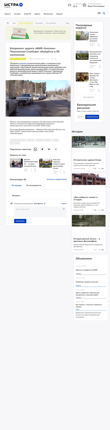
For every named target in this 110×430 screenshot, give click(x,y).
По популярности (33, 185)
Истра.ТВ (27, 14)
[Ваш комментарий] (40, 211)
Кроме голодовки (25, 23)
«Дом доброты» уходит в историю (85, 198)
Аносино (31, 140)
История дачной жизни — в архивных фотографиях (87, 240)
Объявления (48, 14)
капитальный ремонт (18, 140)
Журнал (59, 14)
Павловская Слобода (43, 140)
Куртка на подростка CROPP (87, 270)
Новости (8, 14)
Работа (78, 285)
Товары (78, 274)
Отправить (20, 221)
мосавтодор (15, 143)
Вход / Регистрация (96, 6)
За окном (39, 23)
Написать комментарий (56, 179)
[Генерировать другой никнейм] (45, 203)
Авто (77, 309)
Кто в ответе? (51, 23)
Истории (17, 14)
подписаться (92, 117)
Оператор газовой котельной (87, 282)
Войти (64, 204)
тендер (55, 140)
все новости (88, 97)
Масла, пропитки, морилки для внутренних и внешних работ (87, 294)
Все (14, 23)
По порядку (17, 185)
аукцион (22, 63)
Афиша (37, 14)
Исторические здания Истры (87, 160)
